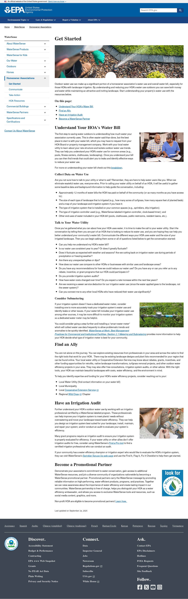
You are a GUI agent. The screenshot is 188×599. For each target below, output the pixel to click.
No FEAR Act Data (38, 571)
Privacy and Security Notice (43, 581)
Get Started (15, 84)
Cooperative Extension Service (80, 390)
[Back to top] (180, 591)
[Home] (28, 10)
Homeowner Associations (40, 27)
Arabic (35, 525)
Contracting (34, 555)
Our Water (12, 60)
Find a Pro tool (116, 443)
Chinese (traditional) (76, 525)
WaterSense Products (17, 49)
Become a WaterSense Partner (74, 118)
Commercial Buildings (18, 106)
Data (85, 545)
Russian (151, 525)
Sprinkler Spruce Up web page (98, 455)
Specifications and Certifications (16, 120)
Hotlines (141, 555)
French (94, 525)
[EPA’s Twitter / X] (146, 587)
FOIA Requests (145, 561)
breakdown (116, 167)
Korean (124, 525)
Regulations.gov (91, 566)
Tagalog (163, 525)
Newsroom (88, 561)
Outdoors (11, 66)
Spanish (23, 525)
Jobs (85, 555)
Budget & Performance (40, 550)
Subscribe (88, 571)
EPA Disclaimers (146, 550)
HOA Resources (17, 101)
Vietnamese (178, 525)
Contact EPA (144, 545)
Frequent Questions (147, 566)
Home (7, 27)
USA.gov (87, 576)
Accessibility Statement (40, 545)
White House (89, 581)
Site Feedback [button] (144, 571)
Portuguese (138, 525)
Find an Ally (65, 110)
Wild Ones (73, 394)
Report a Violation (70, 20)
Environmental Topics (17, 20)
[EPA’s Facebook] (140, 587)
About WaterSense (16, 43)
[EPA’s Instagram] (159, 587)
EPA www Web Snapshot (41, 561)
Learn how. (121, 501)
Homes (10, 72)
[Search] (180, 10)
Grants (32, 566)
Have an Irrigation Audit (71, 114)
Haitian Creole (109, 525)
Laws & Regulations (44, 20)
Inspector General (92, 550)
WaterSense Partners (17, 112)
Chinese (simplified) (52, 525)
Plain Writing (35, 576)
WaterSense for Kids (17, 55)
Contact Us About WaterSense (19, 130)
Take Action (14, 95)
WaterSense (19, 27)
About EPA (93, 20)
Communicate (15, 89)
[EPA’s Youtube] (153, 587)
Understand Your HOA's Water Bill (76, 106)
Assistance (9, 525)
